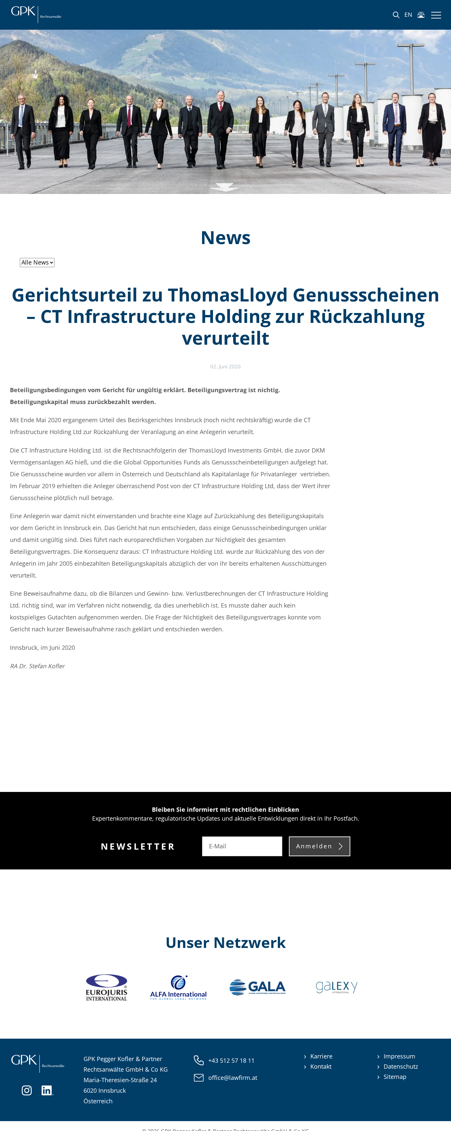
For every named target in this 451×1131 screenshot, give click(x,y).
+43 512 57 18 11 (231, 1060)
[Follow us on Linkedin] (47, 1089)
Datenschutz (401, 1066)
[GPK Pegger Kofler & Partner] (36, 15)
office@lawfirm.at (232, 1078)
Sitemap (395, 1077)
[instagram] (27, 1089)
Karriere (321, 1056)
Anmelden (314, 846)
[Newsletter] (421, 14)
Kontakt (320, 1066)
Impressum (399, 1056)
